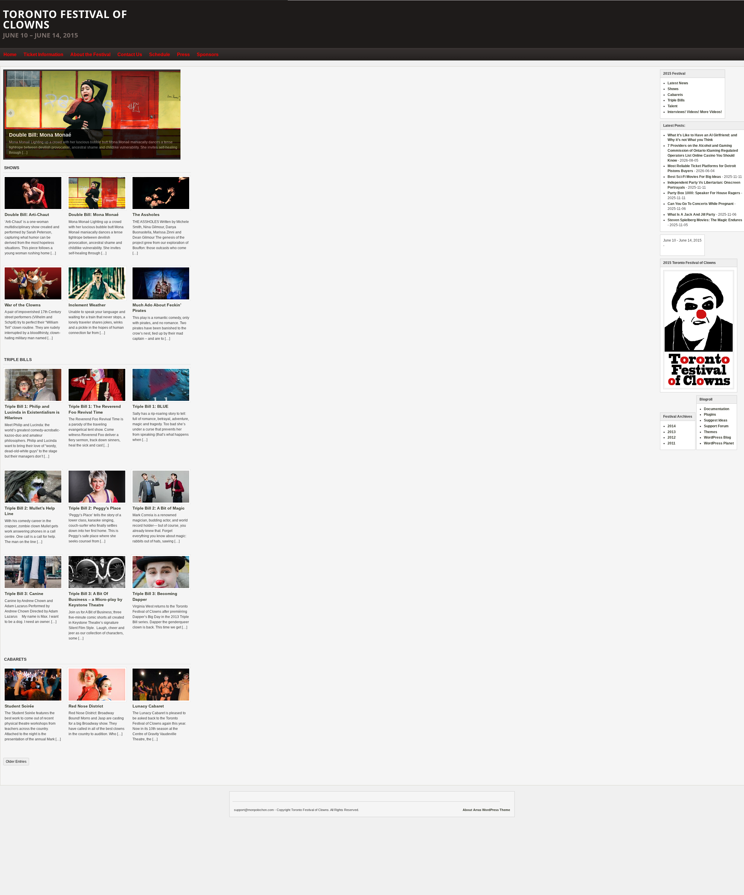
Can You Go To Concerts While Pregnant (701, 204)
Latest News (678, 83)
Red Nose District (86, 706)
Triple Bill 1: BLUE (150, 406)
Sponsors (208, 54)
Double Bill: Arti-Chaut (27, 214)
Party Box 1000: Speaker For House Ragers (704, 193)
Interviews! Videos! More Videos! (695, 112)
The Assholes (146, 214)
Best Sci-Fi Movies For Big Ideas (694, 177)
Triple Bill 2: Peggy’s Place (95, 508)
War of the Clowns (23, 305)
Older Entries (16, 762)
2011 (671, 443)
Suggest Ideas (715, 420)
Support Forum (716, 426)
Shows (673, 89)
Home (10, 54)
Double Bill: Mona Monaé (40, 135)
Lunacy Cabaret (148, 706)
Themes (710, 432)
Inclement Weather (87, 305)
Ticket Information (43, 54)
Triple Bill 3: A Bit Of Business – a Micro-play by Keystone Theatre (95, 599)
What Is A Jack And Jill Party (691, 214)
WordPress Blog (717, 437)
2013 (672, 432)
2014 (672, 426)
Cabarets (675, 95)
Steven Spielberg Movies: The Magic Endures (705, 220)
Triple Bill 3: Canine (24, 593)
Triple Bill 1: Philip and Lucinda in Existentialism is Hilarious (32, 412)
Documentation (716, 409)
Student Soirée (19, 706)
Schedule (159, 54)
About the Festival (90, 54)
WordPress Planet (719, 443)
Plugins (710, 414)
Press (183, 54)
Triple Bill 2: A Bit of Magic (159, 508)
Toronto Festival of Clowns (65, 19)
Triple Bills (676, 100)
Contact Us (129, 54)
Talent (672, 106)
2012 (672, 437)
